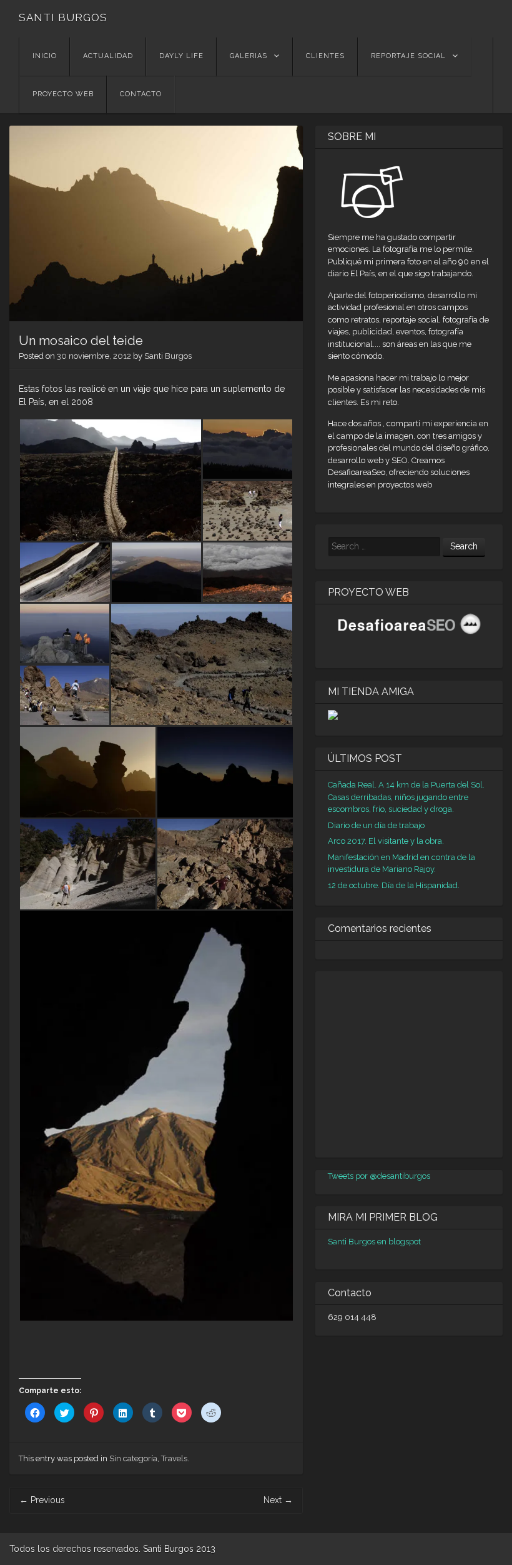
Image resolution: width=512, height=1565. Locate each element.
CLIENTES (325, 56)
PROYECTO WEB (63, 94)
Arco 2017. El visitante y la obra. (386, 841)
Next (278, 1500)
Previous (42, 1500)
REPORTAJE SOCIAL (408, 56)
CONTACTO (141, 94)
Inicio (44, 56)
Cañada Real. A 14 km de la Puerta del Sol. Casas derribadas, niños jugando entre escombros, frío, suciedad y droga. (406, 797)
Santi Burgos (168, 356)
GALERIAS (248, 56)
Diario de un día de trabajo (376, 825)
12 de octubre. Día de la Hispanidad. (394, 885)
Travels (174, 1458)
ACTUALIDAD (108, 56)
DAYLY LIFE (181, 56)
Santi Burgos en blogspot (374, 1241)
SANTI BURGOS (63, 17)
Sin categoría (133, 1458)
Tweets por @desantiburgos (379, 1176)
